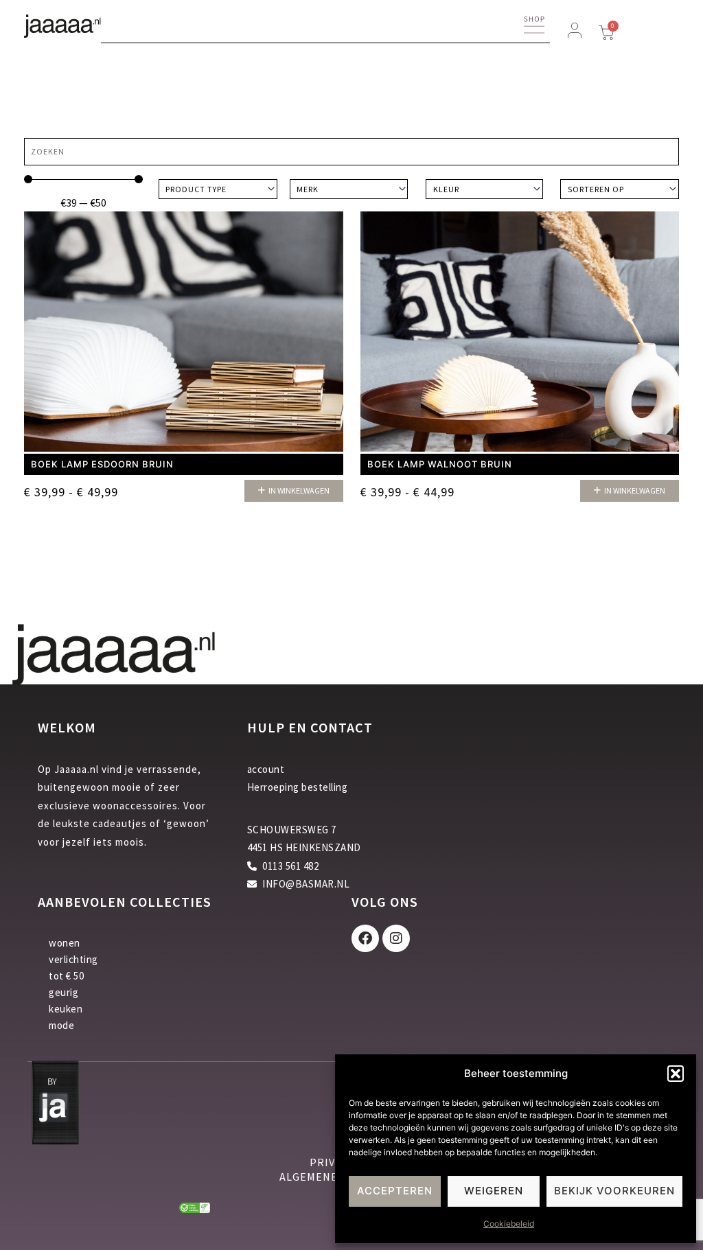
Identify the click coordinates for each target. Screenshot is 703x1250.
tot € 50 (66, 975)
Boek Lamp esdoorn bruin (102, 464)
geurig (63, 992)
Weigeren (493, 1190)
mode (61, 1025)
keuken (65, 1008)
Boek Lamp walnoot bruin (439, 464)
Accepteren (395, 1190)
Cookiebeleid (508, 1223)
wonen (64, 942)
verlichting (73, 959)
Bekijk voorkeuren (614, 1190)
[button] (675, 1073)
